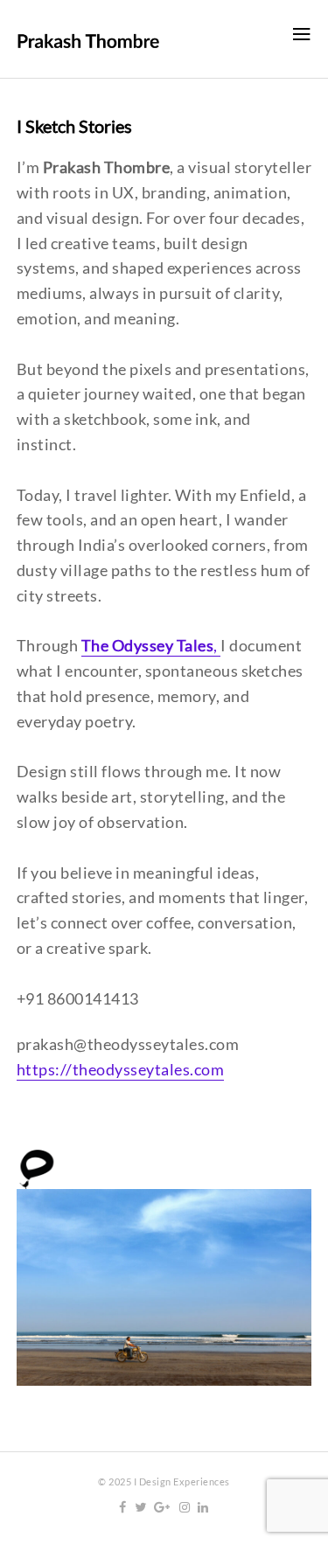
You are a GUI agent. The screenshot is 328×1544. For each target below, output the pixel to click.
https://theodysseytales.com (121, 1069)
